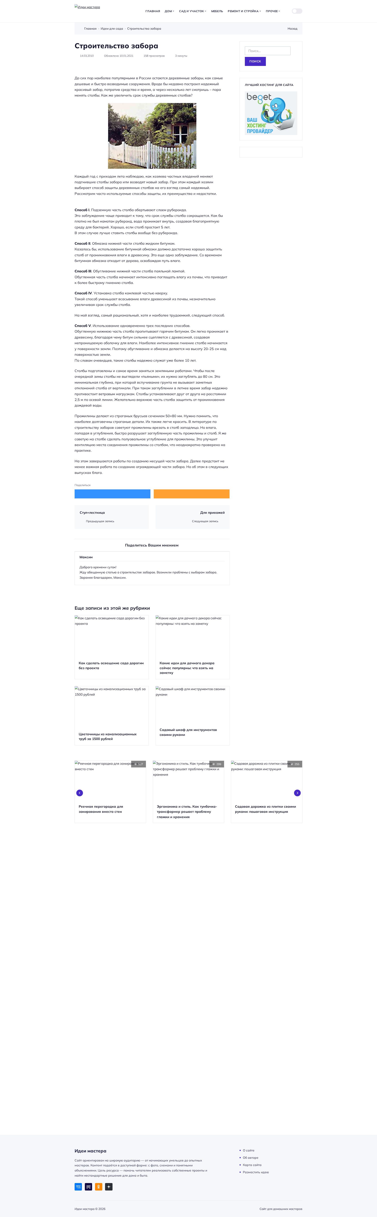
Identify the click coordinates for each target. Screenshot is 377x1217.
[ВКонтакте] (78, 1186)
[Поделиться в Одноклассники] (192, 493)
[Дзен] (108, 1186)
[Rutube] (88, 1186)
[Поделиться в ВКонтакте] (112, 493)
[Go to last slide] (79, 793)
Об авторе (250, 1158)
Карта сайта (252, 1165)
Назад (292, 28)
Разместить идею (256, 1172)
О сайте (248, 1150)
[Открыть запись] (112, 647)
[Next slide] (297, 793)
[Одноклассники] (98, 1186)
